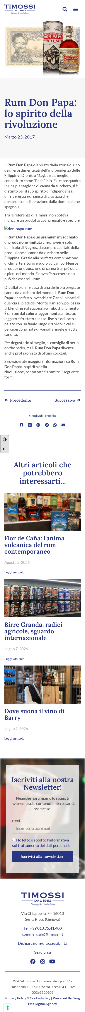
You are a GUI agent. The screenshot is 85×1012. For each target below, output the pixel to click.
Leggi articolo (14, 572)
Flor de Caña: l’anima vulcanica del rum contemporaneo (34, 545)
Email (16, 821)
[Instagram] (42, 961)
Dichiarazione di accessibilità (42, 943)
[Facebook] (33, 961)
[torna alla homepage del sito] (21, 9)
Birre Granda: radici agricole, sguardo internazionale (33, 631)
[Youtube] (52, 961)
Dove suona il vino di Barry (34, 714)
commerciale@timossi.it (42, 934)
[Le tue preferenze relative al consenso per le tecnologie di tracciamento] (7, 1008)
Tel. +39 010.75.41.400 (43, 928)
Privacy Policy (15, 998)
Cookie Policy (40, 998)
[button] (65, 9)
